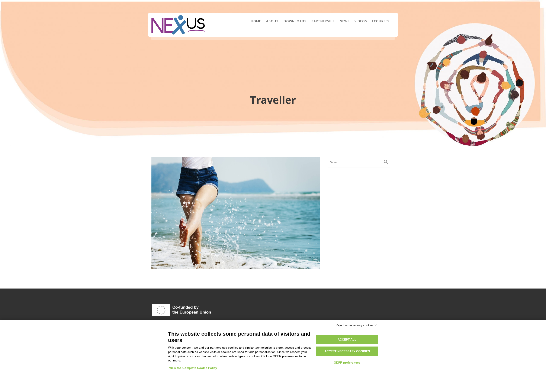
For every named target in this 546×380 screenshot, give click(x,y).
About (272, 21)
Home (256, 21)
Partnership (323, 21)
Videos (360, 21)
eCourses (380, 21)
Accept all (347, 339)
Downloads (295, 21)
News (344, 21)
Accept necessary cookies (347, 351)
